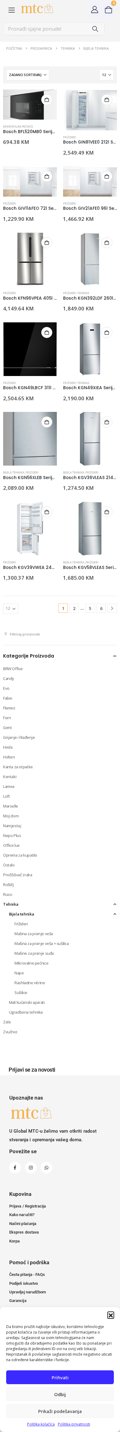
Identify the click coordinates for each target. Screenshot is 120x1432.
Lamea (8, 786)
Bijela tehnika (13, 472)
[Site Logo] (37, 10)
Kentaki (9, 776)
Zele (7, 1022)
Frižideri (69, 137)
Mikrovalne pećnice (18, 127)
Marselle (10, 806)
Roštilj (8, 884)
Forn (7, 717)
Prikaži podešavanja (60, 1411)
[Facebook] (15, 1167)
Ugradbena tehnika (26, 1012)
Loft (6, 796)
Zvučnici (10, 1032)
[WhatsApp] (46, 1167)
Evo (6, 688)
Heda (7, 747)
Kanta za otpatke (18, 767)
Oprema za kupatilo (20, 855)
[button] (111, 1315)
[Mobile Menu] (11, 10)
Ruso (7, 894)
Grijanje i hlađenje (19, 737)
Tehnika (83, 293)
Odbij (60, 1394)
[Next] (112, 608)
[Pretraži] (95, 29)
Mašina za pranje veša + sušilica (41, 943)
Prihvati (60, 1377)
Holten (9, 757)
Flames (9, 708)
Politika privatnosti (74, 1424)
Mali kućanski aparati (27, 1002)
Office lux (11, 845)
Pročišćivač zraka (17, 874)
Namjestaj (12, 825)
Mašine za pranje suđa (34, 953)
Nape (19, 973)
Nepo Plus (12, 835)
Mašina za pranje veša (33, 933)
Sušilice (20, 992)
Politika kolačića (41, 1424)
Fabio (7, 698)
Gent (7, 727)
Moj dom (10, 816)
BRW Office (13, 668)
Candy (8, 678)
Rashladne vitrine (29, 982)
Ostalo (9, 865)
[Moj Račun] (94, 9)
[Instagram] (31, 1167)
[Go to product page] (30, 105)
